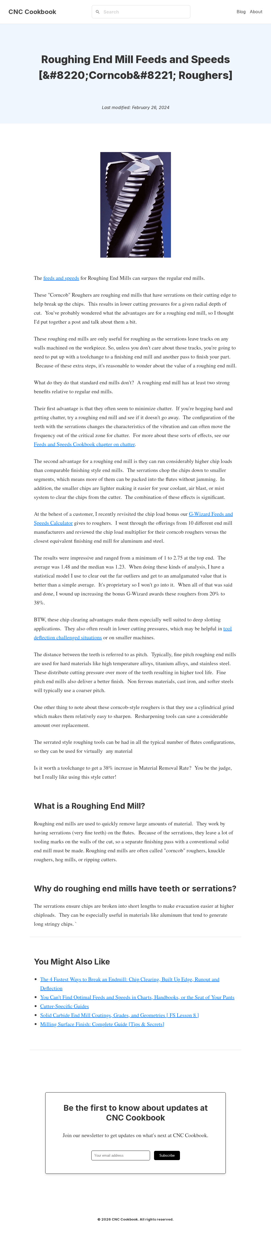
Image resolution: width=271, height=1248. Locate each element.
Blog (241, 11)
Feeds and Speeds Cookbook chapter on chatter (84, 444)
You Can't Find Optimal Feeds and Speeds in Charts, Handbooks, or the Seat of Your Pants (137, 997)
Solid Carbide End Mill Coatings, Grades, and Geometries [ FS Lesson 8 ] (119, 1015)
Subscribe (167, 1155)
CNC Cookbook (32, 11)
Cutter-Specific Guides (64, 1006)
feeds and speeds (61, 277)
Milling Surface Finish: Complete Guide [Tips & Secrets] (102, 1024)
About (256, 11)
